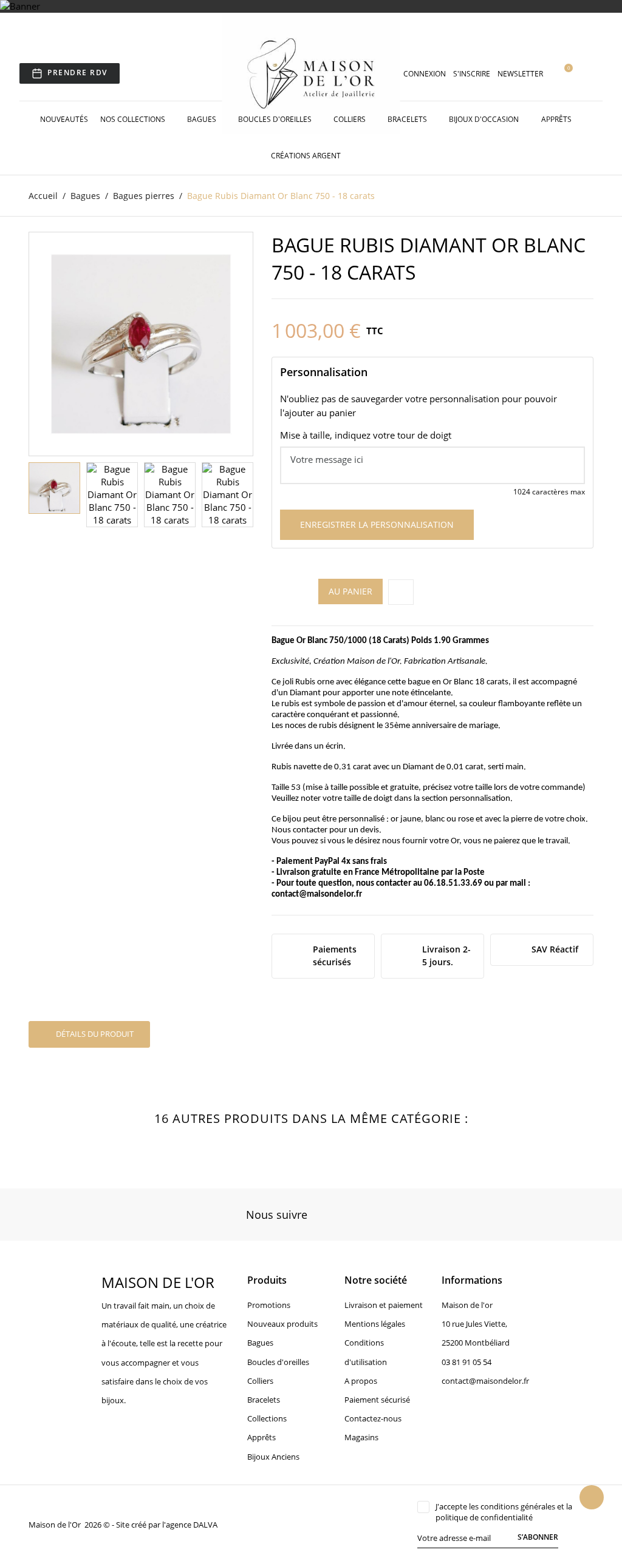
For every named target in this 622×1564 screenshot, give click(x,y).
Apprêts (557, 119)
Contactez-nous (373, 1418)
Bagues (202, 119)
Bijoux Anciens (273, 1456)
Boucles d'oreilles (275, 119)
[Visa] (277, 1524)
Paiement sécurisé (377, 1399)
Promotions (268, 1304)
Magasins (361, 1437)
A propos (360, 1380)
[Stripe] (318, 1524)
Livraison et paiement (383, 1304)
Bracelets (408, 119)
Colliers (350, 119)
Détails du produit (94, 1033)
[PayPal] (304, 1524)
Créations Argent (307, 155)
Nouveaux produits (282, 1323)
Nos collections (133, 119)
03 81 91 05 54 (466, 1362)
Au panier (350, 591)
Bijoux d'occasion (485, 119)
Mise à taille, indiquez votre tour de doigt (365, 435)
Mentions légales (374, 1323)
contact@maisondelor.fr (317, 894)
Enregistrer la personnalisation (377, 524)
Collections (267, 1418)
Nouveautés (64, 119)
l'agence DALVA (189, 1524)
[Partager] (401, 592)
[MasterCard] (290, 1524)
